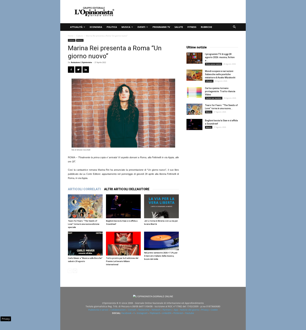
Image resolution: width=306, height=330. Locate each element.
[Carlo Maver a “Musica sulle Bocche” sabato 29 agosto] (85, 243)
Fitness (191, 26)
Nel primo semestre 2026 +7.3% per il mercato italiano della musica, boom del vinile (161, 256)
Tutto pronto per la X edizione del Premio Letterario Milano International (122, 261)
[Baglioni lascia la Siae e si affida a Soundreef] (123, 206)
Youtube (189, 313)
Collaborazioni (118, 309)
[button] (234, 27)
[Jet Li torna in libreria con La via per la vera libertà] (161, 206)
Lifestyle (209, 81)
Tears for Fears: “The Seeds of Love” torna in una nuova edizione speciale (83, 224)
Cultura (79, 35)
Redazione (143, 309)
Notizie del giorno (189, 309)
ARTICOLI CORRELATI (84, 189)
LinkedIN (166, 313)
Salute (179, 26)
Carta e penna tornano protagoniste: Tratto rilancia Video (220, 91)
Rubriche (206, 26)
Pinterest (178, 313)
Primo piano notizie (213, 64)
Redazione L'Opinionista (81, 62)
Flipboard (155, 313)
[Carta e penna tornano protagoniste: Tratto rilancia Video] (194, 92)
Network (156, 309)
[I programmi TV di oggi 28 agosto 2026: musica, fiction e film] (194, 58)
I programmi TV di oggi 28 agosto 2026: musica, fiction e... (220, 57)
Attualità (76, 26)
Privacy (205, 309)
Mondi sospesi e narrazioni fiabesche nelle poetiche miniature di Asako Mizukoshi (220, 74)
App (176, 309)
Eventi (141, 26)
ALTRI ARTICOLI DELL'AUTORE (126, 189)
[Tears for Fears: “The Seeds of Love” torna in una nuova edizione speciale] (85, 206)
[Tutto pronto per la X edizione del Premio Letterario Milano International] (123, 243)
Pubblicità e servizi (98, 309)
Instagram (142, 313)
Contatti (132, 309)
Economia (96, 26)
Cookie (214, 309)
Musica (125, 26)
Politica (112, 26)
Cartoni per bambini (213, 98)
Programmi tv (161, 26)
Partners (167, 309)
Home (70, 35)
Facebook (126, 313)
